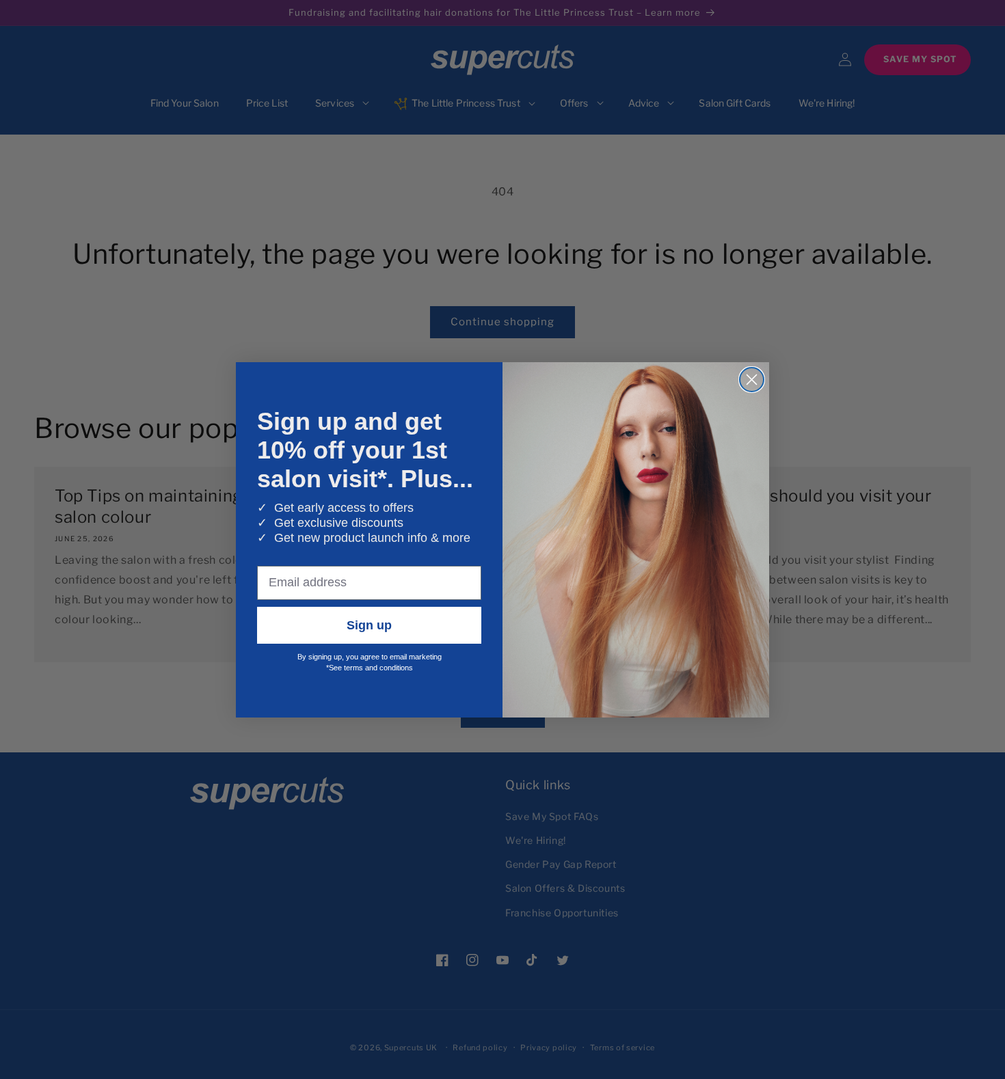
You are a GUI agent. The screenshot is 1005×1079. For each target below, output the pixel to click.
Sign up (369, 625)
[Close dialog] (752, 380)
